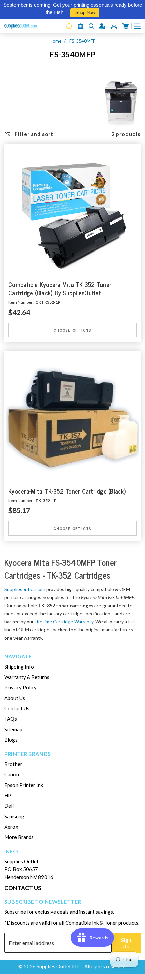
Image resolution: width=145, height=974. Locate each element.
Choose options (72, 330)
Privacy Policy (20, 687)
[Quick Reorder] (69, 26)
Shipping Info (19, 666)
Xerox (11, 827)
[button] (137, 26)
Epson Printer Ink (23, 785)
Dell (9, 806)
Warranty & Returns (26, 677)
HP (7, 795)
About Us (14, 698)
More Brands (19, 837)
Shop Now (85, 12)
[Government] (81, 26)
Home (55, 41)
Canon (11, 774)
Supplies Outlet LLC (59, 966)
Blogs (11, 740)
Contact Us (16, 708)
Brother (13, 764)
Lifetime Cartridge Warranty (64, 621)
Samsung (14, 816)
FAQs (10, 719)
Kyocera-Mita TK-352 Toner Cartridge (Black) (67, 491)
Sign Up (126, 943)
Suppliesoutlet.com (24, 589)
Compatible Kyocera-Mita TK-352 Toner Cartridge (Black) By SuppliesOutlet (59, 289)
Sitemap (13, 729)
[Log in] (102, 26)
